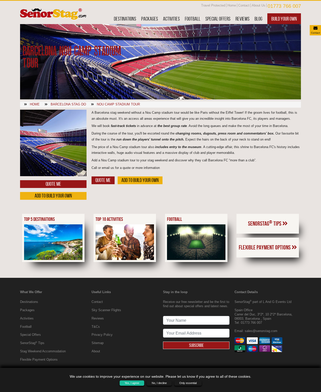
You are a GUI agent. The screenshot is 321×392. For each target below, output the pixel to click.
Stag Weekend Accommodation (43, 351)
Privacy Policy (102, 335)
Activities (171, 19)
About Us (258, 5)
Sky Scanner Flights (106, 310)
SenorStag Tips (265, 223)
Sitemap (98, 343)
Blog (258, 19)
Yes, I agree (132, 382)
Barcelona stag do (68, 104)
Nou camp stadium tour (118, 104)
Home (231, 5)
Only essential (188, 382)
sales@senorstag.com (261, 331)
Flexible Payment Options (265, 247)
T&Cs (96, 327)
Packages (149, 19)
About (96, 351)
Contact (244, 5)
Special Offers (217, 19)
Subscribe (196, 345)
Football (192, 19)
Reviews (242, 19)
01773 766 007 (284, 6)
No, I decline (159, 382)
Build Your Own (284, 19)
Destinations (125, 19)
